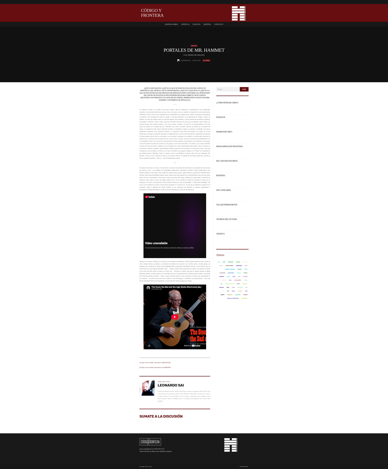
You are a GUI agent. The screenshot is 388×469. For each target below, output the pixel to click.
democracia (239, 265)
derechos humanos (230, 269)
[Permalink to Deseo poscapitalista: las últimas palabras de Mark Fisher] (224, 240)
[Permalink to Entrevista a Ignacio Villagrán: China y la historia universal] (245, 109)
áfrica (233, 291)
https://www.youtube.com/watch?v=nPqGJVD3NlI (156, 362)
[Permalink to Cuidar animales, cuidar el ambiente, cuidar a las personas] (224, 196)
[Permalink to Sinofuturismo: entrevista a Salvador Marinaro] (237, 225)
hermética (229, 294)
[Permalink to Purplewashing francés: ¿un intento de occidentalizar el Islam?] (245, 153)
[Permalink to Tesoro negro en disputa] (237, 153)
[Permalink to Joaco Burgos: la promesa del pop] (224, 182)
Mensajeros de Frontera (229, 146)
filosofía (245, 262)
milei (239, 276)
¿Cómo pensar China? (227, 102)
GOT (228, 291)
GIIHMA (228, 276)
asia (246, 287)
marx (230, 280)
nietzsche (244, 283)
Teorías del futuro (226, 219)
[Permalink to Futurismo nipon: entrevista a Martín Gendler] (245, 225)
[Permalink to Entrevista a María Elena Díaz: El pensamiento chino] (237, 109)
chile (228, 287)
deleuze (238, 262)
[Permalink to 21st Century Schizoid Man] (245, 167)
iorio (223, 291)
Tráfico (220, 234)
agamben (240, 291)
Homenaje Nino (224, 132)
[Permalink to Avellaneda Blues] (237, 167)
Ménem (245, 280)
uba (219, 262)
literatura (237, 294)
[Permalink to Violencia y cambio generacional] (224, 153)
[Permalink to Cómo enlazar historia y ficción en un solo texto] (237, 211)
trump (238, 283)
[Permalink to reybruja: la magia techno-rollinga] (245, 182)
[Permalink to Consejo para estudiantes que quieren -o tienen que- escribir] (245, 211)
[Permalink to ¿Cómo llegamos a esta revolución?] (245, 138)
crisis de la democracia (233, 298)
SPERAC (245, 272)
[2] (205, 182)
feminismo (221, 276)
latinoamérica (237, 280)
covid (233, 287)
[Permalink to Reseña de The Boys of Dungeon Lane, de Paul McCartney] (237, 182)
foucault (221, 287)
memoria (239, 272)
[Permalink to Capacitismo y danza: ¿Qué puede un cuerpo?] (237, 240)
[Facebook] (242, 2)
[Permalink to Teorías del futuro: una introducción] (224, 225)
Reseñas (220, 175)
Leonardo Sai (185, 60)
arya (246, 291)
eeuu (234, 276)
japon (245, 269)
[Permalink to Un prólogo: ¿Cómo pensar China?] (224, 109)
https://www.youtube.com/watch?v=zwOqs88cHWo (156, 367)
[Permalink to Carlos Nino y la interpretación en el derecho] (224, 138)
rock (246, 265)
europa (221, 265)
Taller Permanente (226, 204)
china (224, 262)
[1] (190, 182)
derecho (224, 280)
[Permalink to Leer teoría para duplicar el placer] (237, 196)
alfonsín (245, 276)
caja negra (222, 272)
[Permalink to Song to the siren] (224, 167)
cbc (221, 283)
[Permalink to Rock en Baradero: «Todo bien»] (224, 123)
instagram (239, 287)
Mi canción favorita (227, 161)
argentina (230, 262)
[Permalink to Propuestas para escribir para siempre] (224, 211)
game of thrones (229, 283)
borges (239, 269)
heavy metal (231, 272)
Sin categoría (223, 190)
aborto (222, 294)
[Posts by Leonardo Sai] (178, 60)
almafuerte (244, 298)
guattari (245, 294)
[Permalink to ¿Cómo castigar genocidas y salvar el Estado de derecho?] (237, 138)
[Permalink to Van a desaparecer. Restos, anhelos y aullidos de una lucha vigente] (245, 123)
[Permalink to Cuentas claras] (245, 196)
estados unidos (229, 265)
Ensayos (194, 45)
